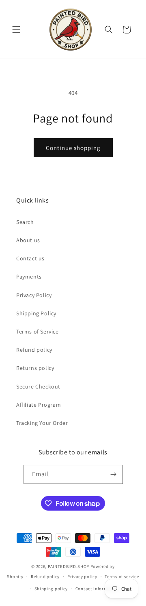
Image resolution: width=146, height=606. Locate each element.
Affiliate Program (38, 404)
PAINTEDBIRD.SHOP (68, 566)
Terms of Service (37, 331)
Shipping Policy (36, 313)
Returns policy (35, 368)
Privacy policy (82, 576)
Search (25, 222)
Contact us (30, 258)
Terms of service (122, 576)
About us (28, 240)
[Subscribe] (113, 474)
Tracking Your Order (42, 423)
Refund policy (34, 349)
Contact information (97, 588)
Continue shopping (73, 148)
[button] (16, 29)
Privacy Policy (34, 295)
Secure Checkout (38, 386)
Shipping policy (51, 588)
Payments (29, 276)
